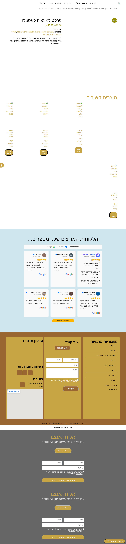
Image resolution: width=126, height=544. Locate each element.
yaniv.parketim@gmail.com (62, 394)
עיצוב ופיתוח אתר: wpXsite (63, 427)
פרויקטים (67, 3)
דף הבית (92, 3)
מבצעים (31, 32)
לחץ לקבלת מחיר (79, 141)
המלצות (58, 3)
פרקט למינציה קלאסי (89, 9)
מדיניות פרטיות (111, 385)
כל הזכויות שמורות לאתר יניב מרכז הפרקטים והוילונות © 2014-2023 (63, 423)
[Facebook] (30, 372)
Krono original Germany (71, 9)
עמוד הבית (113, 9)
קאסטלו (58, 9)
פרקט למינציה (103, 9)
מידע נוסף (78, 150)
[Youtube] (19, 372)
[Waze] (22, 384)
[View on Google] (71, 255)
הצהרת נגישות (112, 390)
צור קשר (43, 3)
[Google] (24, 372)
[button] (2, 165)
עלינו (51, 3)
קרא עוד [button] (56, 270)
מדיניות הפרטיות (71, 381)
